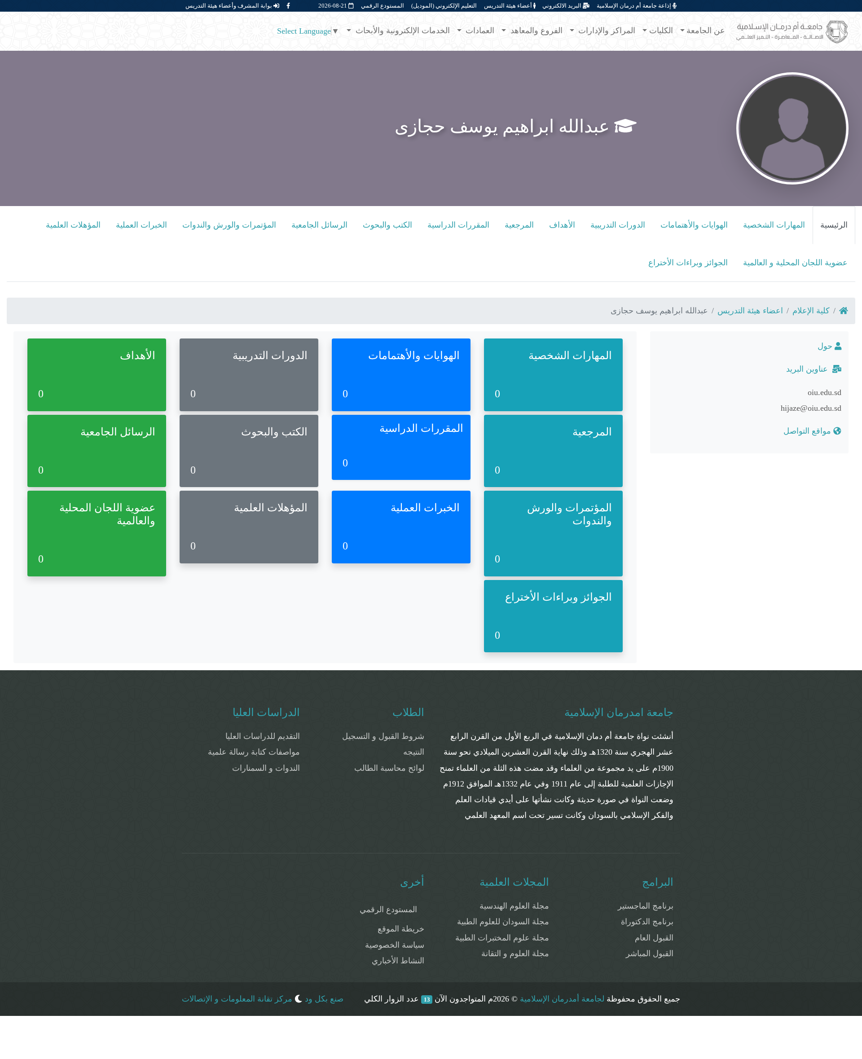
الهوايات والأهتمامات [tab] (694, 224)
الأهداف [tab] (562, 224)
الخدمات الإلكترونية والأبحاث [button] (401, 30)
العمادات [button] (478, 30)
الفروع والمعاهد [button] (535, 30)
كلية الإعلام (811, 310)
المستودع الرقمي (382, 5)
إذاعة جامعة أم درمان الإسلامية (635, 5)
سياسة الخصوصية (394, 944)
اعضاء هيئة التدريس (750, 310)
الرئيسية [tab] (834, 224)
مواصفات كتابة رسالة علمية (254, 751)
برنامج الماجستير (645, 905)
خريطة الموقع (401, 928)
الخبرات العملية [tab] (141, 224)
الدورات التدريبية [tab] (617, 224)
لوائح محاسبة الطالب (389, 768)
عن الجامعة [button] (705, 30)
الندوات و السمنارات (266, 768)
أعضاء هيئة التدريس (508, 5)
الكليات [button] (661, 30)
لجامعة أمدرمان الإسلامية (562, 998)
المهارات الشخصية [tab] (774, 224)
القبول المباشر (649, 953)
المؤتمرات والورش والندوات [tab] (229, 224)
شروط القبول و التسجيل (383, 736)
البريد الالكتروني (562, 5)
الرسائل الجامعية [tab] (319, 224)
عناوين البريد (809, 369)
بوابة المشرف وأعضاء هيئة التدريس (229, 5)
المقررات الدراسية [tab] (458, 224)
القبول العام (654, 937)
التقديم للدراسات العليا (262, 736)
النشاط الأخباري (398, 960)
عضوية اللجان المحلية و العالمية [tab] (795, 262)
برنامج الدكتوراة (647, 921)
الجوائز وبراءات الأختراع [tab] (688, 262)
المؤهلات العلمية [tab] (73, 224)
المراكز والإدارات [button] (605, 30)
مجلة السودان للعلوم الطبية (503, 921)
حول (826, 346)
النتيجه (413, 751)
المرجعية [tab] (519, 224)
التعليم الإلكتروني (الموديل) (444, 5)
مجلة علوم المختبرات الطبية (502, 937)
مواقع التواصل (808, 430)
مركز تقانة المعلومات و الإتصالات (237, 998)
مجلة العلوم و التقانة (515, 953)
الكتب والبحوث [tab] (387, 224)
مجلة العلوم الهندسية (514, 905)
